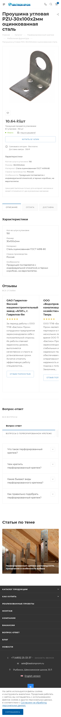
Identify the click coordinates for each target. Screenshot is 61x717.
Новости (7, 647)
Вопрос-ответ (11, 632)
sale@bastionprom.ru (32, 663)
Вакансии (8, 625)
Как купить (9, 596)
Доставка (48, 207)
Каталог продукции (15, 589)
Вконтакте (31, 687)
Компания (8, 618)
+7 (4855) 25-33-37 (21, 658)
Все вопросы (9, 417)
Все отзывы (9, 291)
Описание (11, 207)
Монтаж (7, 611)
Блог (5, 639)
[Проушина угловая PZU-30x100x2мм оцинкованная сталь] (30, 76)
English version (33, 676)
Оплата (30, 207)
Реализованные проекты (18, 604)
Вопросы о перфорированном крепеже (29, 433)
